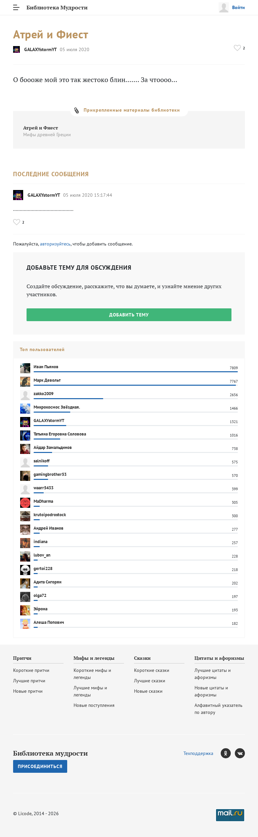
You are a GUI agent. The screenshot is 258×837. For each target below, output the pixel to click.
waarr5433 (43, 488)
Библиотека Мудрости (57, 7)
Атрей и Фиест (40, 128)
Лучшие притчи (29, 681)
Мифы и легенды (94, 658)
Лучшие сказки (149, 681)
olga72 (40, 595)
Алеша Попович (49, 622)
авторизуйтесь (55, 244)
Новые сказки (148, 691)
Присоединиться (40, 766)
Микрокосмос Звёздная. (57, 407)
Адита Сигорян (47, 582)
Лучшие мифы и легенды (90, 691)
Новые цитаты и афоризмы (211, 691)
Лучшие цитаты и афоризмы (213, 673)
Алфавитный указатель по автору (219, 708)
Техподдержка (198, 753)
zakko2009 (43, 393)
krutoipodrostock (50, 515)
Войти (238, 7)
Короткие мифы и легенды (92, 673)
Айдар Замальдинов (53, 447)
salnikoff (41, 461)
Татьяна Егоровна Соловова (60, 434)
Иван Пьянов (46, 367)
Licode (25, 813)
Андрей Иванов (48, 528)
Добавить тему (129, 315)
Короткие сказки (151, 670)
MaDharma (43, 501)
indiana (40, 541)
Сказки (142, 658)
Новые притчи (28, 691)
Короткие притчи (31, 670)
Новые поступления (94, 705)
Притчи (22, 658)
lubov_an (42, 555)
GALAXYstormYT (40, 49)
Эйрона (40, 609)
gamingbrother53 (50, 474)
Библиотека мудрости (50, 753)
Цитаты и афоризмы (219, 658)
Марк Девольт (47, 380)
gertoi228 (43, 568)
